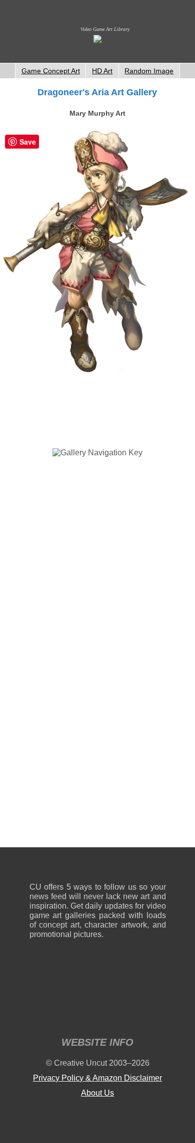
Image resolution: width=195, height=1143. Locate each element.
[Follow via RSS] (37, 867)
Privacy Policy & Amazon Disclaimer (97, 1078)
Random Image (149, 71)
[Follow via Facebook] (97, 867)
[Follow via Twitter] (128, 867)
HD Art (102, 71)
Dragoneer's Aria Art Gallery (97, 92)
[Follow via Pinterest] (159, 867)
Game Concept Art (51, 71)
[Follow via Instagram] (67, 867)
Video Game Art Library (105, 29)
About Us (97, 1093)
